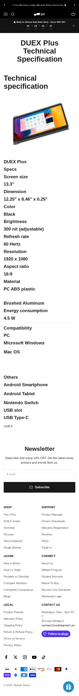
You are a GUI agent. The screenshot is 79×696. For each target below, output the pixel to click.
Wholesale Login (52, 596)
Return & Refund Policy (18, 631)
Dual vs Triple (12, 569)
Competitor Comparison (18, 589)
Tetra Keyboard (13, 540)
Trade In (47, 547)
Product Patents (14, 612)
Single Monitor (12, 547)
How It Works (12, 563)
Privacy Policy (12, 645)
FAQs (45, 540)
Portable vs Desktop (16, 576)
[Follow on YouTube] (34, 657)
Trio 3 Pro (10, 514)
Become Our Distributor (56, 589)
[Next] (74, 5)
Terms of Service (14, 638)
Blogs (7, 596)
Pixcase (9, 534)
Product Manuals (52, 514)
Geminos (9, 527)
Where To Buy (50, 583)
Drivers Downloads (53, 521)
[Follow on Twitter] (15, 657)
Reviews (47, 534)
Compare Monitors (15, 583)
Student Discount (52, 576)
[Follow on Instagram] (24, 657)
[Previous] (4, 5)
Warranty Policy (13, 618)
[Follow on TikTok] (43, 657)
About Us (47, 563)
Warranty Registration (55, 527)
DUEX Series (12, 521)
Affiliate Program (52, 569)
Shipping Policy (13, 625)
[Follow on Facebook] (6, 657)
